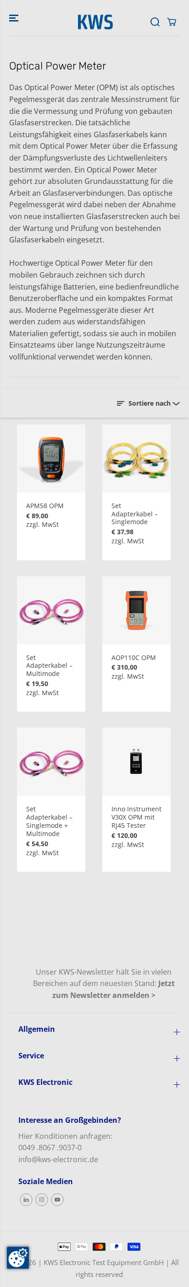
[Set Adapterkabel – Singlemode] (136, 458)
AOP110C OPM (133, 658)
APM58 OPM (45, 506)
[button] (14, 18)
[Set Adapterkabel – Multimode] (51, 610)
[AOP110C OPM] (136, 610)
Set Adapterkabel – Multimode (49, 666)
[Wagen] (171, 22)
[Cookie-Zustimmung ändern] (18, 1258)
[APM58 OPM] (51, 458)
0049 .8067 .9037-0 (50, 1147)
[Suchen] (155, 22)
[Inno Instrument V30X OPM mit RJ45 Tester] (136, 762)
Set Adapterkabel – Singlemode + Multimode (49, 821)
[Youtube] (57, 1199)
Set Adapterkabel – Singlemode (134, 514)
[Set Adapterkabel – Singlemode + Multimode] (51, 762)
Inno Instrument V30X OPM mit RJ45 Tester (136, 817)
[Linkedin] (26, 1199)
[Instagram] (42, 1199)
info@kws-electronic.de (58, 1159)
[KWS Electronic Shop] (94, 22)
